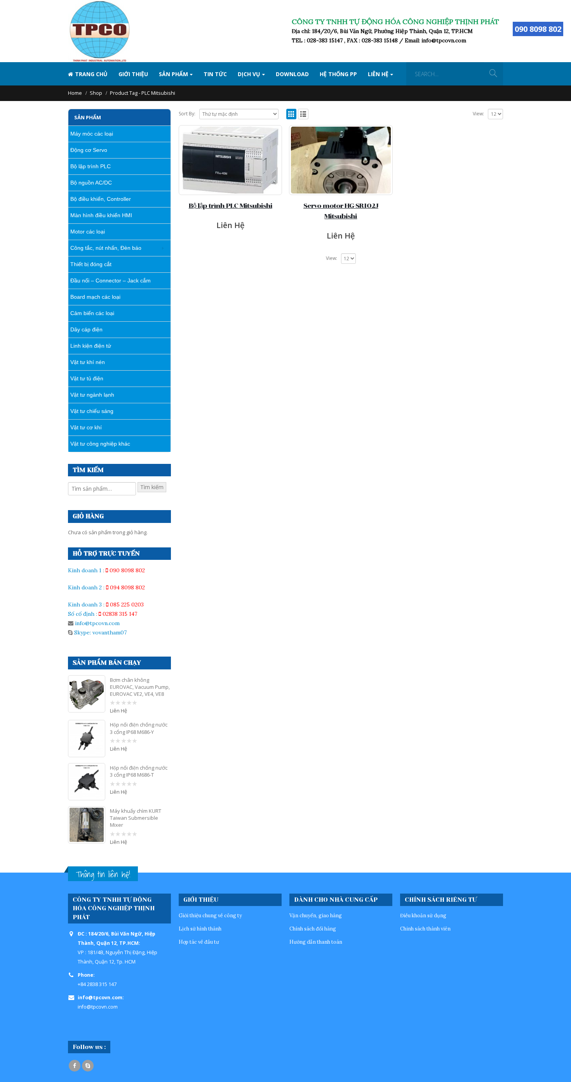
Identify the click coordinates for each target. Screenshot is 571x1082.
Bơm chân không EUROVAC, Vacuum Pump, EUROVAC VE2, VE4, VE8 (140, 686)
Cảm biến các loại (92, 313)
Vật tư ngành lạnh (92, 395)
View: (478, 113)
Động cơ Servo (88, 150)
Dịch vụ (249, 74)
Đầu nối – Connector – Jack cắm (110, 280)
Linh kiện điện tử (90, 346)
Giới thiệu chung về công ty (210, 915)
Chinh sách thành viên (425, 928)
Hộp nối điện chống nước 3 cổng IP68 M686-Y (138, 728)
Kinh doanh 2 (85, 587)
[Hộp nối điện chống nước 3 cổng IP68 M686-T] (86, 781)
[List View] (303, 114)
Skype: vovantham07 (100, 632)
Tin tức (215, 74)
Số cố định (81, 613)
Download (292, 74)
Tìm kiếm (152, 487)
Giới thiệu (133, 74)
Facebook (74, 1066)
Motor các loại (87, 231)
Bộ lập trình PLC (90, 166)
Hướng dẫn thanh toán (315, 942)
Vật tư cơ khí (86, 427)
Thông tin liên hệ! (103, 874)
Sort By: (187, 113)
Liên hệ (378, 74)
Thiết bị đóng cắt (90, 264)
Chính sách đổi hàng (312, 928)
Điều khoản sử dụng (423, 915)
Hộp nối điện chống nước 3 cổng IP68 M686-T (138, 771)
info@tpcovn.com (97, 623)
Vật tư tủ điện (86, 378)
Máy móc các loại (91, 134)
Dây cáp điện (86, 329)
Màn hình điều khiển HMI (101, 215)
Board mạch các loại (95, 297)
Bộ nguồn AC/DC (91, 182)
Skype (88, 1066)
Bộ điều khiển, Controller (100, 199)
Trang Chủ (91, 74)
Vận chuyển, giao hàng (315, 915)
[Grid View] (291, 114)
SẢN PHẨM (173, 74)
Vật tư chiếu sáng (91, 411)
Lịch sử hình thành (200, 928)
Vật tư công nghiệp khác (100, 444)
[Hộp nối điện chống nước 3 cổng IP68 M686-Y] (86, 738)
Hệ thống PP (338, 74)
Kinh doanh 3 (85, 604)
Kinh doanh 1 (84, 570)
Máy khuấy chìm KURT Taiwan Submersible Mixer (135, 817)
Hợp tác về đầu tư (199, 942)
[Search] (493, 73)
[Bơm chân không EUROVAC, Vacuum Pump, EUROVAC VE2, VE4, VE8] (86, 694)
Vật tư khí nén (87, 362)
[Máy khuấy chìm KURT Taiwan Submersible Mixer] (86, 824)
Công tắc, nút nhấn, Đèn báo (105, 248)
